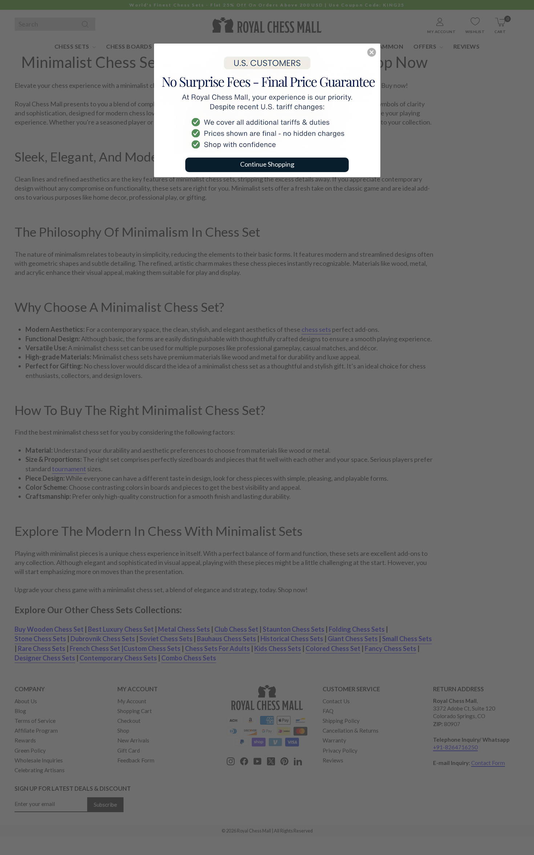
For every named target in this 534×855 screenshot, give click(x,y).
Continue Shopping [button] (267, 164)
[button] (371, 52)
